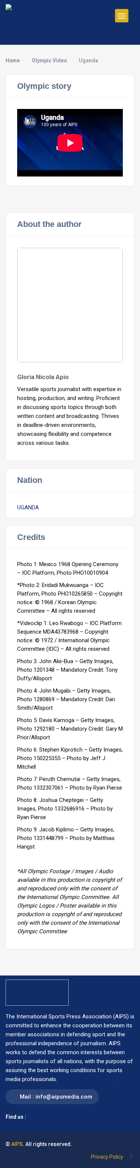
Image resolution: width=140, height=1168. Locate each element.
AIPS (17, 1144)
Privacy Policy (107, 1157)
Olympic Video (49, 60)
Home (13, 60)
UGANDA (28, 507)
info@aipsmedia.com (63, 1096)
